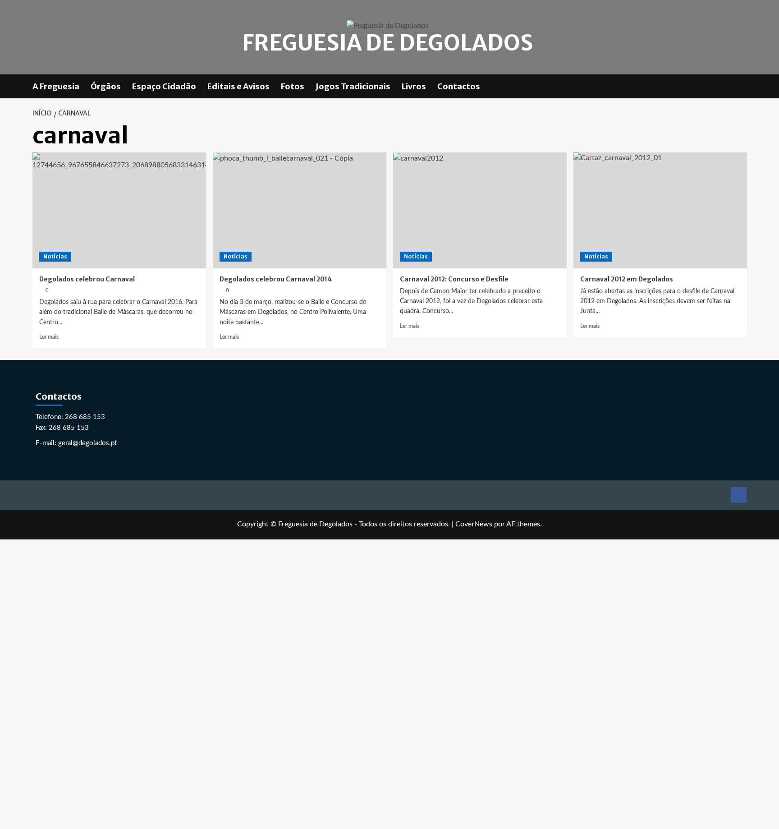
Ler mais (49, 337)
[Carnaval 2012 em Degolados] (660, 210)
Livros (414, 86)
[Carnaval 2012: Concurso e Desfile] (480, 210)
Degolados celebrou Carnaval (87, 279)
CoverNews (473, 524)
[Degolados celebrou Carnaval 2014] (299, 210)
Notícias (55, 256)
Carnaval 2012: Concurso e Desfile (454, 279)
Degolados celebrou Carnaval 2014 (276, 279)
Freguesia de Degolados (387, 42)
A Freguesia (55, 86)
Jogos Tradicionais (353, 86)
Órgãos (106, 86)
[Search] (741, 86)
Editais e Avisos (238, 86)
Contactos (458, 86)
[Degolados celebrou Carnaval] (119, 210)
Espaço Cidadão (164, 86)
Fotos (292, 86)
